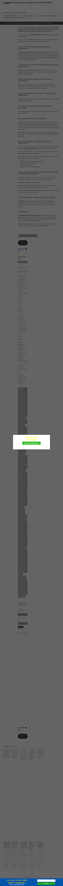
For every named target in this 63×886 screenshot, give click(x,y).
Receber (46, 883)
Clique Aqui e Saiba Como (31, 443)
